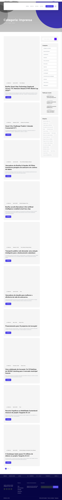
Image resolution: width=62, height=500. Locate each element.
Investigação (46, 73)
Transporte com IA (45, 123)
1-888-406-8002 (7, 1)
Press (25, 122)
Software (45, 79)
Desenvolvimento (47, 51)
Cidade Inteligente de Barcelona (47, 125)
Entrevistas (45, 63)
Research (24, 247)
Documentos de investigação (49, 76)
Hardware (22, 122)
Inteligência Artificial (47, 48)
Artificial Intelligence (25, 161)
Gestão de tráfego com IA (46, 121)
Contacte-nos (49, 6)
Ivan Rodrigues (51, 100)
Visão (18, 486)
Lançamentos (46, 70)
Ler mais (8, 97)
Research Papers (28, 247)
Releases (27, 122)
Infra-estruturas (46, 60)
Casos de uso (46, 82)
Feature (20, 322)
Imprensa (45, 66)
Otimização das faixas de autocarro (48, 127)
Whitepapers (46, 85)
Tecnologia (19, 489)
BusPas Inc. (9, 122)
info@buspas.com (14, 1)
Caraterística (46, 54)
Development (28, 450)
